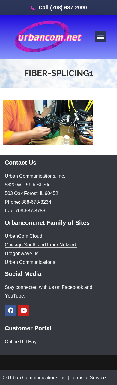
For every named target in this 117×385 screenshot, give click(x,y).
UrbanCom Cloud (23, 236)
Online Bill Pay (21, 341)
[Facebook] (10, 310)
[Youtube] (23, 310)
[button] (100, 37)
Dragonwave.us (21, 253)
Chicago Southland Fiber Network (41, 244)
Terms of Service (88, 377)
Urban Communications (30, 262)
